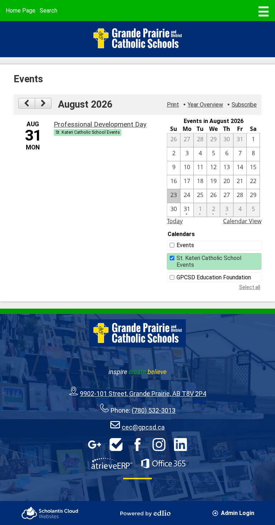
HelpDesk (116, 444)
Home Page (20, 10)
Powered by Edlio (145, 513)
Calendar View (242, 221)
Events (185, 245)
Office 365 (163, 463)
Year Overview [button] (205, 104)
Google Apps (94, 444)
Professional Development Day (100, 124)
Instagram (159, 444)
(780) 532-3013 (153, 410)
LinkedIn (180, 444)
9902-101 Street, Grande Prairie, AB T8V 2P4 (143, 393)
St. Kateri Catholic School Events (209, 261)
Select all (249, 287)
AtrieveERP (112, 463)
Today (175, 221)
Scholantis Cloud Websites (49, 513)
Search (48, 10)
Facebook (137, 444)
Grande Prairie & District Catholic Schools (137, 38)
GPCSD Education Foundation (214, 277)
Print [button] (173, 104)
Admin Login (237, 513)
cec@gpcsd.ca (143, 427)
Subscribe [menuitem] (244, 104)
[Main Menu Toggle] (263, 11)
